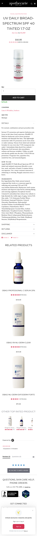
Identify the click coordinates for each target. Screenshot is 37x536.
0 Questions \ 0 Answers (10, 449)
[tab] (6, 457)
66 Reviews (23, 295)
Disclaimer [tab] (7, 234)
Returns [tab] (6, 229)
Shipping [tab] (6, 224)
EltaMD (22, 33)
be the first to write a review (18, 470)
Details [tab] (5, 123)
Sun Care (15, 33)
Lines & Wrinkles (7, 110)
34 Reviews (23, 347)
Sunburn (16, 110)
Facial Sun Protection (18, 14)
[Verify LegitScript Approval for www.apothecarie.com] (25, 497)
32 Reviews (23, 399)
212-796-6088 (17, 487)
